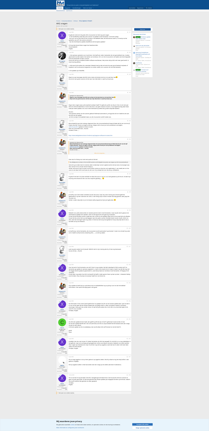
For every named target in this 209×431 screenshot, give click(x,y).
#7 (130, 174)
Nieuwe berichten (60, 10)
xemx (59, 26)
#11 (130, 246)
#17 (130, 356)
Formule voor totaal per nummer (142, 70)
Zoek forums (69, 10)
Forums (60, 8)
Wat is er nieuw (87, 8)
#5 (130, 120)
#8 (130, 192)
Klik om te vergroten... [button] (99, 153)
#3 (130, 74)
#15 (130, 319)
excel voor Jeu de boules (142, 45)
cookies (72, 424)
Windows (138, 43)
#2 (130, 52)
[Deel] (128, 32)
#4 (130, 92)
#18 (130, 375)
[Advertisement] (86, 16)
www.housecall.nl (74, 127)
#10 (130, 228)
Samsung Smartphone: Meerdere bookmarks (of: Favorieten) (143, 54)
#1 (130, 32)
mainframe (139, 63)
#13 (130, 282)
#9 (130, 210)
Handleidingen (76, 8)
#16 (130, 338)
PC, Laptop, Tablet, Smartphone (143, 60)
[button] (93, 7)
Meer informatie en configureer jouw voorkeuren (70, 427)
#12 (130, 264)
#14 (130, 301)
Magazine (67, 8)
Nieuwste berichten (139, 34)
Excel (137, 50)
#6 (130, 139)
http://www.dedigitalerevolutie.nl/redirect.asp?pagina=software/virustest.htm (90, 135)
